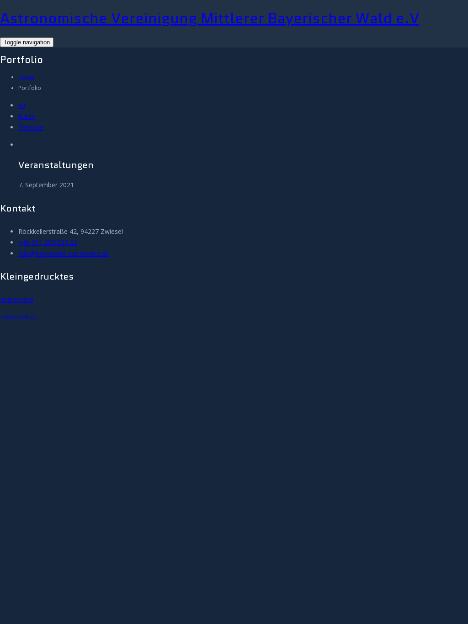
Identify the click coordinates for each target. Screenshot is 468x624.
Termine (30, 127)
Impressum (16, 299)
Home (26, 77)
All (21, 105)
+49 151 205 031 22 (47, 242)
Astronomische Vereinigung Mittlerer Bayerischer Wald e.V (209, 18)
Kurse (26, 116)
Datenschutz (18, 316)
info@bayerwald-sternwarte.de (63, 253)
